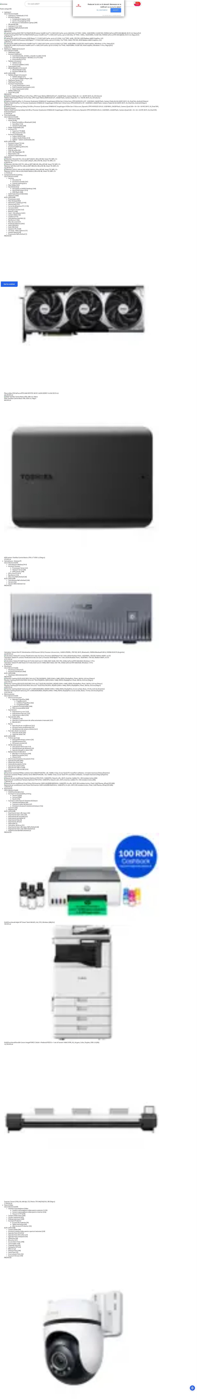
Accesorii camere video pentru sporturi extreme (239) (26, 1231)
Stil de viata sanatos (15, 745)
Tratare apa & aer (14, 738)
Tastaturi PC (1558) (14, 229)
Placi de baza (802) (14, 201)
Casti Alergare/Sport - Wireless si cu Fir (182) (27, 57)
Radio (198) (12, 148)
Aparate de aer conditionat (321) (23, 725)
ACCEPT (116, 10)
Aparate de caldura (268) (16, 767)
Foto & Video (8, 1205)
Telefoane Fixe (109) (15, 82)
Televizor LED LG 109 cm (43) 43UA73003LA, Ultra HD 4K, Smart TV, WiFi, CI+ (30, 171)
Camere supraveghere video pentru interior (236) (29, 1212)
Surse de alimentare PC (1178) (18, 206)
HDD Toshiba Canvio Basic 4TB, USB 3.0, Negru (20, 398)
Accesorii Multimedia (15, 134)
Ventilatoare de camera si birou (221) (25, 729)
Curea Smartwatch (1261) (21, 85)
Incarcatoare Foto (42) (15, 1254)
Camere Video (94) (14, 1229)
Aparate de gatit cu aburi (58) (22, 750)
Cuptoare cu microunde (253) (18, 769)
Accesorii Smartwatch (15, 84)
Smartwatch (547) (14, 66)
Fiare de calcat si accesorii (17, 731)
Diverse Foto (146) (14, 1250)
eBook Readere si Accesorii (17, 68)
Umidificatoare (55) (19, 741)
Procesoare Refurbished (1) (17, 234)
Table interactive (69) (19, 1224)
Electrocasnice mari (15, 697)
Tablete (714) (16, 63)
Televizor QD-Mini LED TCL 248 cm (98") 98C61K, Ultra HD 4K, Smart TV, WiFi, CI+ (31, 166)
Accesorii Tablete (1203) (20, 64)
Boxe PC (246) (13, 211)
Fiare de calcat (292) (19, 732)
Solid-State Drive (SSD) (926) (18, 194)
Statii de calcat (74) (18, 734)
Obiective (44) (13, 1238)
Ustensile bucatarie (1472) (17, 764)
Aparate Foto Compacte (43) (18, 1236)
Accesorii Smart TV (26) (16, 143)
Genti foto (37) (13, 1252)
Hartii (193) (16, 799)
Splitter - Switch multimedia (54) (23, 140)
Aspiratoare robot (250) (20, 715)
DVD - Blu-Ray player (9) (16, 152)
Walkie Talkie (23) (14, 91)
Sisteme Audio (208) (19, 126)
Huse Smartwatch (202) (20, 89)
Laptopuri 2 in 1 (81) (15, 26)
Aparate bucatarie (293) (16, 766)
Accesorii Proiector (14, 1221)
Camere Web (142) (14, 215)
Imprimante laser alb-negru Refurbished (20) (23, 827)
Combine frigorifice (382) (25, 703)
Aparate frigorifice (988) (20, 699)
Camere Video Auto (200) (16, 1215)
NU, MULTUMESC (102, 10)
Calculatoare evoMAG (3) (16, 218)
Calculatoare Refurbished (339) (19, 580)
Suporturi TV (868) (18, 131)
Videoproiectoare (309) (16, 1219)
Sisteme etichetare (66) (20, 802)
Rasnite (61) (16, 722)
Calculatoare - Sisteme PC (13, 561)
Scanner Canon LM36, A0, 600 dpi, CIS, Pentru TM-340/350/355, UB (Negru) (29, 1201)
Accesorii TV (12, 129)
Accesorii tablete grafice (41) (18, 147)
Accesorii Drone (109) (15, 1256)
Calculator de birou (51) (16, 825)
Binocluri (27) (12, 1240)
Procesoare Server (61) (20, 568)
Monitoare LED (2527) (15, 670)
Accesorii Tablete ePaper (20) (22, 78)
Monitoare (7, 666)
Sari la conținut (9, 284)
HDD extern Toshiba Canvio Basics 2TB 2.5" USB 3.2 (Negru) (24, 557)
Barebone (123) (13, 575)
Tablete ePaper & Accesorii (17, 75)
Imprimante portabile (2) (16, 818)
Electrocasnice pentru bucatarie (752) (21, 759)
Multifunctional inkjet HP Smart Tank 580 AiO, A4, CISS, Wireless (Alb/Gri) (29, 922)
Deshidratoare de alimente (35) (23, 748)
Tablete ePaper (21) (19, 77)
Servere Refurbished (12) (16, 584)
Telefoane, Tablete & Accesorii (14, 49)
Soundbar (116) (17, 124)
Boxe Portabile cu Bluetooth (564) (24, 122)
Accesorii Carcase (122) (16, 209)
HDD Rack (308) (17, 192)
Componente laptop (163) (21, 19)
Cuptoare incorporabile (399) (22, 706)
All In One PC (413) (14, 573)
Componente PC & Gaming (13, 175)
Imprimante (8, 788)
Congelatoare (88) (22, 704)
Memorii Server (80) (19, 570)
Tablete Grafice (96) (15, 145)
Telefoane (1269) (14, 52)
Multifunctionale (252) (16, 792)
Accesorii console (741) (20, 181)
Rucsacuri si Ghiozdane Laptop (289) (24, 22)
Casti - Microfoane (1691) (16, 213)
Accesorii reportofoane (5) (17, 155)
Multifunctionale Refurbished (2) (19, 830)
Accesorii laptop (13, 17)
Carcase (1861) (13, 208)
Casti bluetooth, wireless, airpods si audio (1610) (29, 56)
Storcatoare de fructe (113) (21, 746)
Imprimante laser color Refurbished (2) (21, 829)
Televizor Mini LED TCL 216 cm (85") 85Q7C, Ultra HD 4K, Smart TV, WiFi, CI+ (30, 161)
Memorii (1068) (13, 195)
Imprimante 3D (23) (15, 822)
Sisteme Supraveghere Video (18, 1208)
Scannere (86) (13, 808)
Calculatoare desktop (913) (17, 564)
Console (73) (16, 180)
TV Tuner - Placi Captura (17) (17, 230)
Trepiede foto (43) (14, 1245)
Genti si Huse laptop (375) (21, 21)
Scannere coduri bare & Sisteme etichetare (22, 801)
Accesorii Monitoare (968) (17, 671)
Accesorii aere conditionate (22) (23, 727)
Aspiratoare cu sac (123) (20, 711)
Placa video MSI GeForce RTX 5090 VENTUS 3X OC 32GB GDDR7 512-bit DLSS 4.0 (31, 393)
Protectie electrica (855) (16, 223)
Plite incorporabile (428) (20, 708)
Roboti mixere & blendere (17, 752)
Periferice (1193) (13, 220)
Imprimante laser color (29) (17, 815)
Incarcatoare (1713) (19, 59)
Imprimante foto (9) (15, 820)
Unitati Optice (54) (14, 232)
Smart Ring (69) (13, 92)
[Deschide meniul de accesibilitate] (192, 1388)
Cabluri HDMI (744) (18, 136)
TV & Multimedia (9, 115)
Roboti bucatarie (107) (20, 755)
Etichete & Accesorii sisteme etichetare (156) (27, 806)
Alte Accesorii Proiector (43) (22, 1226)
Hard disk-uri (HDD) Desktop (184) (24, 188)
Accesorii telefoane (15, 54)
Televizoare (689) (14, 119)
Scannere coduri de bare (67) (22, 804)
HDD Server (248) (18, 571)
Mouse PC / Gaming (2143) (17, 202)
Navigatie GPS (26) (14, 1247)
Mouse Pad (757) (14, 204)
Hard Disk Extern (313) (20, 190)
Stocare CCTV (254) (18, 1214)
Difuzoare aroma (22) (19, 743)
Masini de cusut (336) (15, 762)
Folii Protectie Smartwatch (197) (23, 87)
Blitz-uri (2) (12, 1249)
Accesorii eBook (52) (19, 71)
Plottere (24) (12, 809)
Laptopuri (7, 12)
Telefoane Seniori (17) (15, 80)
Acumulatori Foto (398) (16, 1242)
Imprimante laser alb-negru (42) (19, 813)
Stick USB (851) (13, 225)
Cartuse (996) (17, 797)
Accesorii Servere (14, 566)
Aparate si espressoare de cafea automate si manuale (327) (32, 720)
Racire (10, 724)
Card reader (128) (14, 1243)
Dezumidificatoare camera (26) (23, 739)
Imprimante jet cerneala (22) (18, 816)
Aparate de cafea (14, 717)
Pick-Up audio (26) (14, 150)
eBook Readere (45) (19, 70)
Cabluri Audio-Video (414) (21, 138)
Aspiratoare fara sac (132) (21, 713)
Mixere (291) (16, 757)
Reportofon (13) (13, 154)
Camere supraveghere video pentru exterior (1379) (29, 1210)
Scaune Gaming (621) (19, 183)
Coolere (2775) (13, 216)
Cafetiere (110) (17, 718)
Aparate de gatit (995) (15, 760)
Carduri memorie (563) (16, 1217)
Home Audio (12, 120)
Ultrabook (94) (13, 24)
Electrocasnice (9, 694)
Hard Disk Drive (13, 187)
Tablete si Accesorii (14, 61)
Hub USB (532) (13, 227)
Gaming (11, 178)
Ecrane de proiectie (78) (20, 1222)
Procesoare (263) (14, 199)
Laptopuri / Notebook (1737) (18, 15)
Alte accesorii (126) (18, 133)
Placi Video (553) (14, 185)
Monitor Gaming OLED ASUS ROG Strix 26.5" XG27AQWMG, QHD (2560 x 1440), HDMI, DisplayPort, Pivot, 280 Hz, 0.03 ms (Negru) (48, 680)
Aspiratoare (12, 710)
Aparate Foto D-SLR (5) (16, 1233)
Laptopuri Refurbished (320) (18, 28)
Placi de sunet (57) (14, 222)
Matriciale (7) (12, 823)
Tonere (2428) (17, 795)
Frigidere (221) (21, 701)
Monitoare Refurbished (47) (17, 675)
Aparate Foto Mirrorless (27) (18, 1235)
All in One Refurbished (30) (17, 577)
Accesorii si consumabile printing (19, 794)
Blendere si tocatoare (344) (21, 753)
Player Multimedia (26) (16, 127)
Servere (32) (12, 582)
